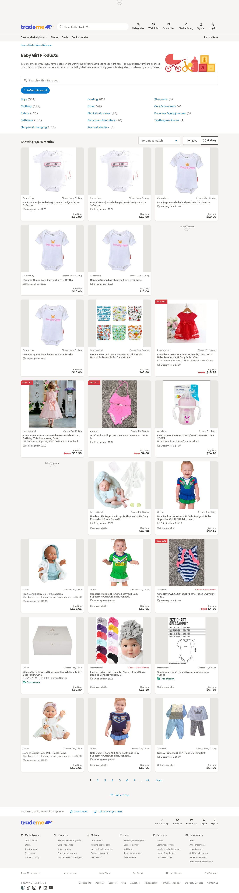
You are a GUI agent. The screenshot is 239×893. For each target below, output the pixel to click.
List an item (211, 37)
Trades (160, 840)
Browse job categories (135, 840)
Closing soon (31, 848)
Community (196, 835)
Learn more (81, 811)
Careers (113, 882)
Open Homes (64, 848)
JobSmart (128, 848)
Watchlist (177, 823)
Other (91, 106)
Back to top (121, 795)
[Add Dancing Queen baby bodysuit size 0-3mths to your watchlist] (79, 230)
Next (159, 780)
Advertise (135, 882)
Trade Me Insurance (30, 873)
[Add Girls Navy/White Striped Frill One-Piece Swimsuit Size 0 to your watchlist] (213, 544)
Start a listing (161, 823)
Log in (212, 28)
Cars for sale (97, 840)
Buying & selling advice (102, 848)
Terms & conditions (171, 882)
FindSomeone (211, 873)
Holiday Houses (173, 873)
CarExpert (138, 873)
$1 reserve (30, 853)
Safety (25, 113)
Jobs (126, 835)
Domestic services (165, 844)
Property (63, 835)
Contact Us (212, 882)
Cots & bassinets (165, 106)
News (123, 882)
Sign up (201, 28)
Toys (24, 99)
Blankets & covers (99, 113)
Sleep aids (161, 99)
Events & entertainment (168, 848)
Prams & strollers (98, 127)
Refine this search (36, 90)
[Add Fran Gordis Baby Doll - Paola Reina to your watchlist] (79, 544)
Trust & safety (196, 848)
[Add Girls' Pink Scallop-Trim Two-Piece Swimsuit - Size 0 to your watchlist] (146, 385)
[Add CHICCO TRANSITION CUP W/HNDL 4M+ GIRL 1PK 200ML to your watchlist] (213, 385)
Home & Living (32, 857)
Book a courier (80, 37)
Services (162, 835)
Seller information (198, 857)
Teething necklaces (167, 120)
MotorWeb (104, 873)
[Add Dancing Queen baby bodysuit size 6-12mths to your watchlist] (146, 230)
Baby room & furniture (101, 120)
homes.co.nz (70, 873)
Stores (54, 37)
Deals (65, 37)
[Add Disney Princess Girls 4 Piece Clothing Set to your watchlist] (213, 703)
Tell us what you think (110, 811)
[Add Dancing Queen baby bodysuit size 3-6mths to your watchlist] (79, 304)
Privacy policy (150, 882)
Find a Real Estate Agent (70, 857)
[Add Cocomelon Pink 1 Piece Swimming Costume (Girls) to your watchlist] (213, 622)
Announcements (197, 844)
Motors (95, 835)
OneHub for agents (67, 853)
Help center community (201, 861)
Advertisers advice (133, 853)
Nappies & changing (34, 127)
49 (147, 780)
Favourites (191, 823)
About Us (100, 882)
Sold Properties (65, 844)
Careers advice (131, 844)
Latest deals (31, 840)
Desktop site (85, 882)
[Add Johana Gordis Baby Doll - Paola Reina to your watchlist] (79, 703)
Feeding (93, 99)
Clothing (26, 106)
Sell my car (96, 857)
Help (191, 840)
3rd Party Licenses (198, 853)
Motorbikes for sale (100, 844)
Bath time (27, 120)
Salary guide (130, 857)
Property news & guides (69, 840)
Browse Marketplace (33, 37)
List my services (164, 857)
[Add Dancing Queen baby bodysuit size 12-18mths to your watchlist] (213, 152)
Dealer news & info (100, 853)
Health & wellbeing (166, 853)
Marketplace (32, 835)
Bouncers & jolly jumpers (170, 113)
